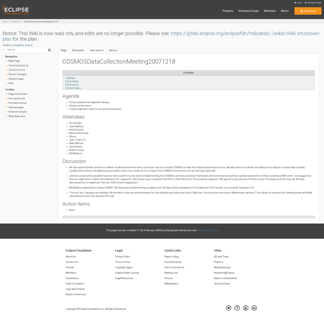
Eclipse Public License (127, 272)
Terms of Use (122, 262)
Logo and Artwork (75, 289)
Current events (17, 69)
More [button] (284, 10)
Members (270, 10)
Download (309, 10)
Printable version (18, 103)
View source (96, 50)
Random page (16, 78)
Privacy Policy (122, 256)
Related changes (18, 111)
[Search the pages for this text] (49, 50)
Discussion (78, 50)
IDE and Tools (221, 256)
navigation (18, 45)
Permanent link (17, 98)
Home (5, 22)
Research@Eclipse (224, 272)
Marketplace (171, 283)
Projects (228, 10)
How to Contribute (174, 267)
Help (11, 83)
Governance (72, 278)
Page (63, 50)
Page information (18, 94)
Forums (169, 278)
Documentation (173, 262)
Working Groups (248, 10)
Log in (300, 3)
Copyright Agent (124, 267)
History (113, 50)
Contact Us (72, 262)
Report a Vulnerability (225, 278)
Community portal (18, 65)
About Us (71, 256)
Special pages (16, 107)
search (29, 45)
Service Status (222, 283)
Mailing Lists (171, 272)
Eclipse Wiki (16, 22)
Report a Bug (172, 256)
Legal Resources (124, 278)
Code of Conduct (75, 283)
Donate (70, 267)
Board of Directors (76, 294)
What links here (17, 116)
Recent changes (17, 74)
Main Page (14, 61)
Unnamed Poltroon (207, 230)
